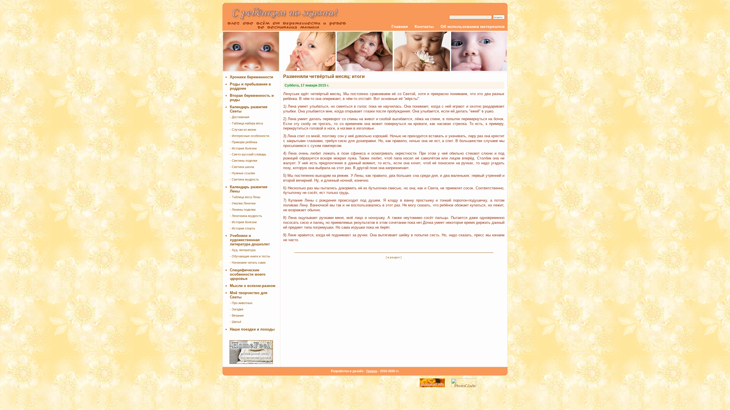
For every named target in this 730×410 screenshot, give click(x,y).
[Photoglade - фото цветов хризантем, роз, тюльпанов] (463, 385)
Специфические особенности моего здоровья (247, 274)
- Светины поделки (243, 160)
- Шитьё (235, 321)
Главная (400, 26)
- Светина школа (242, 167)
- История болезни (243, 148)
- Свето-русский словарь (248, 154)
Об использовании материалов (473, 26)
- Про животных (241, 303)
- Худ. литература (243, 250)
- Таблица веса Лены (245, 197)
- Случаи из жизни (243, 129)
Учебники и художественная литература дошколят (250, 239)
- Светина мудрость (244, 179)
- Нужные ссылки (242, 173)
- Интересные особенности (249, 136)
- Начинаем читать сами (247, 262)
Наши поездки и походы (252, 329)
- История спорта (242, 228)
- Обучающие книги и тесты (250, 256)
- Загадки (236, 309)
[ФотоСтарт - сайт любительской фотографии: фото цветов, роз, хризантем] (432, 385)
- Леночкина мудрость (246, 216)
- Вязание (237, 315)
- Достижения (239, 117)
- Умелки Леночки (243, 203)
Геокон (371, 371)
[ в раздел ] (394, 257)
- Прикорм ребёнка (243, 142)
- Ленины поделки (243, 209)
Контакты (424, 26)
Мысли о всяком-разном (252, 286)
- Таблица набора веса (246, 123)
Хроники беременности (251, 77)
